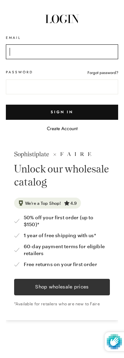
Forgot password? (102, 72)
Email (13, 37)
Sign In (62, 112)
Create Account (62, 128)
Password (19, 72)
